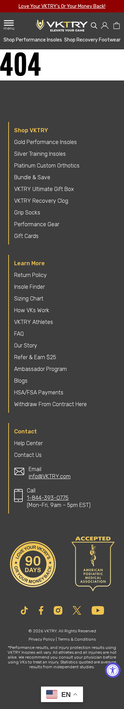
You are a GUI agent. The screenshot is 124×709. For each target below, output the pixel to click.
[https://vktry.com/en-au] (62, 25)
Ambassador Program (40, 369)
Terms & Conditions (77, 639)
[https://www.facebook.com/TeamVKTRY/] (41, 610)
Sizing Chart (28, 298)
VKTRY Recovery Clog (41, 201)
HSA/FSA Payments (38, 392)
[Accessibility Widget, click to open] (113, 670)
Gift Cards (26, 236)
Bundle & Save (32, 177)
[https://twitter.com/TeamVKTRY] (77, 610)
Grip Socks (27, 212)
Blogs (21, 380)
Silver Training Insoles (40, 154)
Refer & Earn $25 (35, 357)
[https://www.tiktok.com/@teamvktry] (24, 610)
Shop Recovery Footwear (92, 40)
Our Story (25, 345)
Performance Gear (36, 224)
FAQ (19, 333)
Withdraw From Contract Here (50, 404)
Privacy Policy (42, 639)
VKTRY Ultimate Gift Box (44, 189)
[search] (94, 25)
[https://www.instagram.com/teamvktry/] (58, 610)
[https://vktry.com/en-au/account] (105, 25)
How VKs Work (31, 310)
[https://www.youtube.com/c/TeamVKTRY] (98, 610)
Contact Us (28, 455)
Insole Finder (29, 287)
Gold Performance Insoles (45, 142)
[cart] (117, 25)
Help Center (28, 443)
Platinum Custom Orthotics (47, 165)
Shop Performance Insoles (32, 40)
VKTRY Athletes (33, 322)
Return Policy (30, 275)
